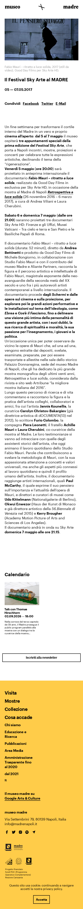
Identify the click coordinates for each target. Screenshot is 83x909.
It (6, 780)
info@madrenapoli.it (21, 824)
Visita (11, 693)
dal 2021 (11, 774)
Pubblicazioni (15, 743)
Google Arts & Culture (22, 798)
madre (70, 7)
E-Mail (61, 103)
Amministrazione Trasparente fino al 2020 (18, 762)
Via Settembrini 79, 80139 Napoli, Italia (35, 819)
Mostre (12, 701)
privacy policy (52, 889)
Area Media (14, 750)
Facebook (31, 103)
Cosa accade (18, 717)
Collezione (16, 709)
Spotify (27, 832)
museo (12, 7)
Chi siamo (13, 725)
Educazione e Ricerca (15, 734)
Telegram (33, 832)
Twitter (47, 103)
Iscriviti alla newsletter (41, 657)
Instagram (20, 832)
